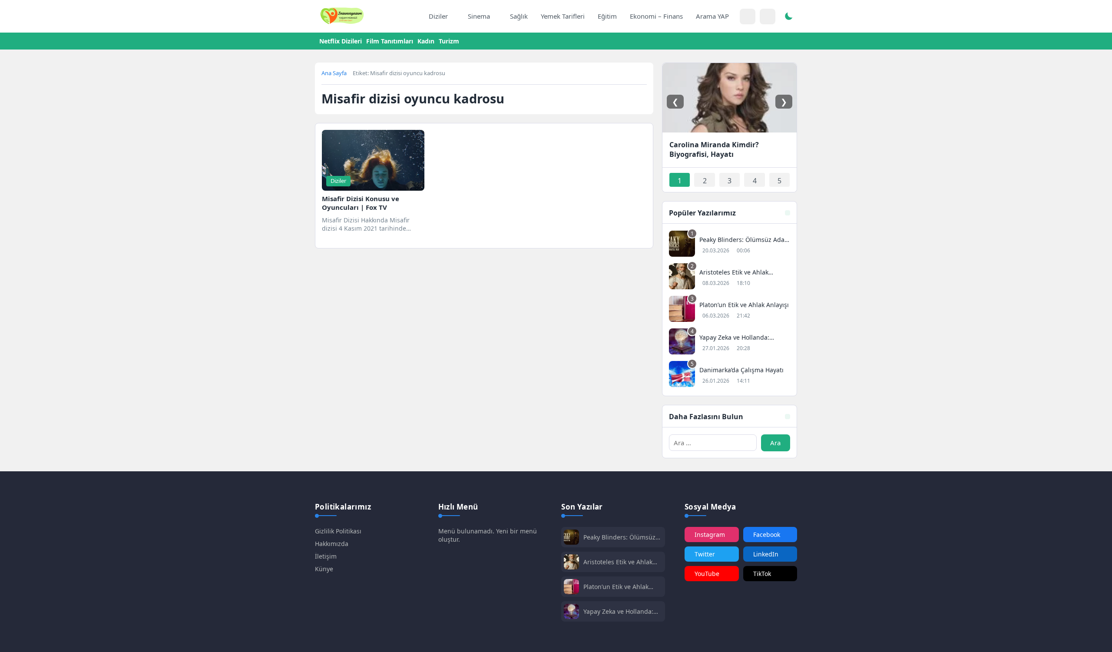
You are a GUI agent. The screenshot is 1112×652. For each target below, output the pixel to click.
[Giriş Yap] (747, 16)
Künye (324, 569)
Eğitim (607, 16)
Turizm (449, 41)
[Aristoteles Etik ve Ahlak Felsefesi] (729, 277)
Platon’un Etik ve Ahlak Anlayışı (616, 586)
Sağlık (519, 16)
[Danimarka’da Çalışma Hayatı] (729, 375)
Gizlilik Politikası (338, 531)
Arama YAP (712, 16)
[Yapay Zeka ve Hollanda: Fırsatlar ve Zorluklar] (729, 342)
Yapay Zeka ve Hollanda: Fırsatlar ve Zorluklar (618, 611)
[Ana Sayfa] (413, 16)
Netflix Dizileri (340, 41)
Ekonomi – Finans (656, 16)
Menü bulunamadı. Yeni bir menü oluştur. (487, 535)
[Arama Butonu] (767, 16)
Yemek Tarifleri (563, 16)
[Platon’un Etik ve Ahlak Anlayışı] (729, 310)
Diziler (438, 16)
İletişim (326, 556)
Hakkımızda (331, 543)
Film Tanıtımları (389, 41)
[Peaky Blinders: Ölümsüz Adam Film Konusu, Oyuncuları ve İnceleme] (729, 245)
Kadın (425, 41)
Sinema (479, 16)
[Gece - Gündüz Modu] (788, 17)
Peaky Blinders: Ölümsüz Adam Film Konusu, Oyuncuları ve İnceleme (619, 537)
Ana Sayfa (334, 73)
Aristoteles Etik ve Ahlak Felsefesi (617, 562)
